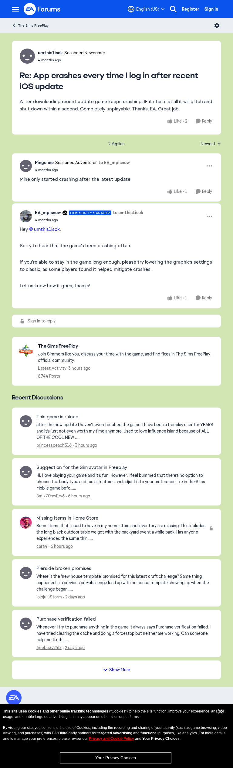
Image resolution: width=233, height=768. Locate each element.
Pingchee (44, 162)
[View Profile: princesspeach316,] (26, 421)
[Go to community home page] (42, 9)
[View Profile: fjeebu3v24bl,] (26, 624)
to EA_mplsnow (114, 162)
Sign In (211, 9)
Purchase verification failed (66, 619)
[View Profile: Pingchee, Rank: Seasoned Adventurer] (26, 166)
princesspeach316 (54, 445)
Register (190, 9)
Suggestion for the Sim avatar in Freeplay (81, 467)
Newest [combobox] (211, 144)
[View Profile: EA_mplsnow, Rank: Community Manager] (26, 216)
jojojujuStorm (49, 597)
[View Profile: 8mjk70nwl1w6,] (26, 472)
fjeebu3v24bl (49, 647)
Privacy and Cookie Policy (111, 738)
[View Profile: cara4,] (26, 523)
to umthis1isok (128, 212)
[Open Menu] (217, 25)
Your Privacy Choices (115, 757)
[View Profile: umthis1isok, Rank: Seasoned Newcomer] (27, 56)
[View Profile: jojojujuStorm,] (26, 573)
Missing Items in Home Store (67, 518)
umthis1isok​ (47, 229)
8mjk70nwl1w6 (50, 496)
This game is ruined (57, 417)
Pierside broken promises (63, 568)
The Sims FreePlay (33, 25)
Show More (119, 669)
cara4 (41, 546)
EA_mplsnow (48, 212)
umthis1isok (50, 53)
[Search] (173, 9)
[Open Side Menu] (15, 9)
